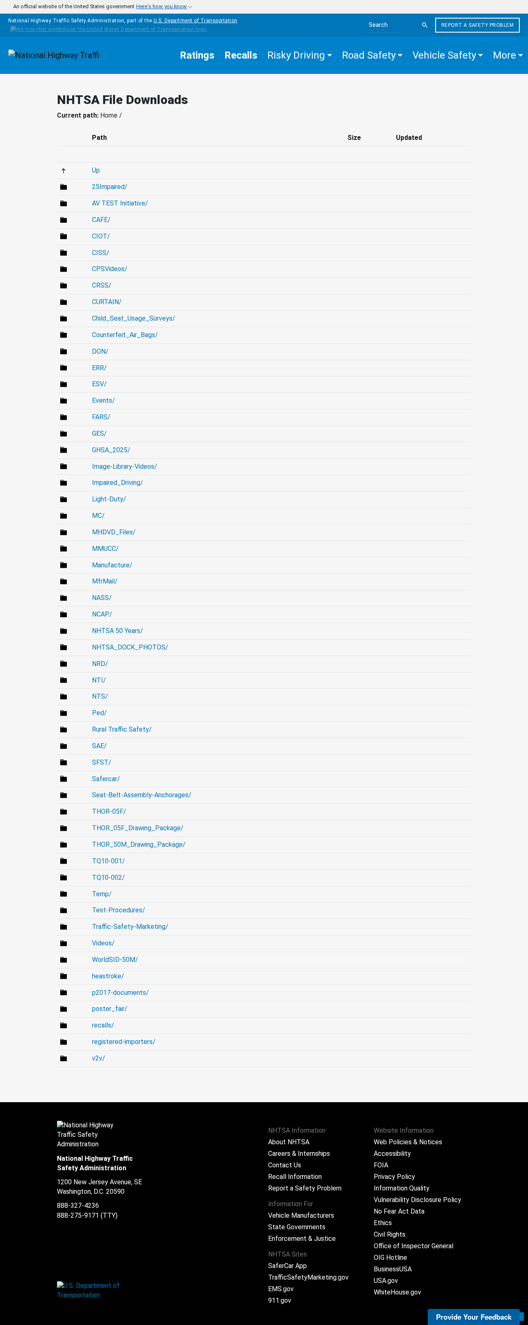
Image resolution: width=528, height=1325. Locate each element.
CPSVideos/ (109, 269)
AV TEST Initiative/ (120, 203)
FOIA (381, 1165)
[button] (299, 55)
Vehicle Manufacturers (301, 1215)
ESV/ (99, 384)
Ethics (383, 1223)
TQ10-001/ (108, 861)
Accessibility (392, 1153)
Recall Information (295, 1177)
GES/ (99, 433)
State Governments (296, 1227)
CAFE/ (101, 220)
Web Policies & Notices (408, 1142)
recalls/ (103, 1025)
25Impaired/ (109, 187)
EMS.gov (281, 1289)
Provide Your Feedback (474, 1317)
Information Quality (401, 1188)
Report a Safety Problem (477, 25)
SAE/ (99, 746)
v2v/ (98, 1058)
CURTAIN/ (107, 302)
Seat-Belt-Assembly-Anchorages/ (141, 795)
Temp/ (102, 894)
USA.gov (386, 1281)
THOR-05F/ (109, 811)
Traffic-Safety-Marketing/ (130, 927)
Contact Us (284, 1165)
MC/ (98, 516)
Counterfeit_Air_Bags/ (125, 335)
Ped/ (99, 713)
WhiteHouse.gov (397, 1292)
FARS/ (101, 417)
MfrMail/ (105, 581)
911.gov (279, 1300)
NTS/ (100, 696)
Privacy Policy (394, 1177)
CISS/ (100, 253)
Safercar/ (106, 779)
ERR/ (99, 368)
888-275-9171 (78, 1215)
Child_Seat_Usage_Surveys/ (133, 318)
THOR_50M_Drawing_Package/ (139, 844)
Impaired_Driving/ (117, 483)
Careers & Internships (299, 1153)
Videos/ (103, 943)
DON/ (100, 351)
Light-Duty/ (109, 499)
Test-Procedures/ (118, 910)
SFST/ (101, 762)
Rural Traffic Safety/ (122, 729)
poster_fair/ (109, 1009)
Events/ (103, 400)
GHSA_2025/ (111, 450)
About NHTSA (288, 1142)
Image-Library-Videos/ (124, 466)
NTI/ (99, 680)
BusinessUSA (393, 1269)
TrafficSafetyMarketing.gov (308, 1277)
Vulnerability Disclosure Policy (417, 1200)
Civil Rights (389, 1234)
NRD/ (100, 664)
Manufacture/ (112, 565)
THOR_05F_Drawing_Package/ (138, 828)
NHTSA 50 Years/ (117, 631)
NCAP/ (102, 614)
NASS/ (102, 598)
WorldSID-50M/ (115, 960)
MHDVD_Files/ (114, 532)
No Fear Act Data (399, 1211)
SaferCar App (287, 1266)
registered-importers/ (124, 1042)
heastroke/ (108, 976)
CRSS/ (101, 285)
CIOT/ (101, 236)
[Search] (425, 25)
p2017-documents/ (120, 993)
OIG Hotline (390, 1257)
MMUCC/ (105, 549)
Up (96, 170)
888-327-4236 (78, 1205)
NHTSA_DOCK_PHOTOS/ (130, 647)
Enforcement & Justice (302, 1238)
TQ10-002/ (108, 877)
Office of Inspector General (413, 1246)
